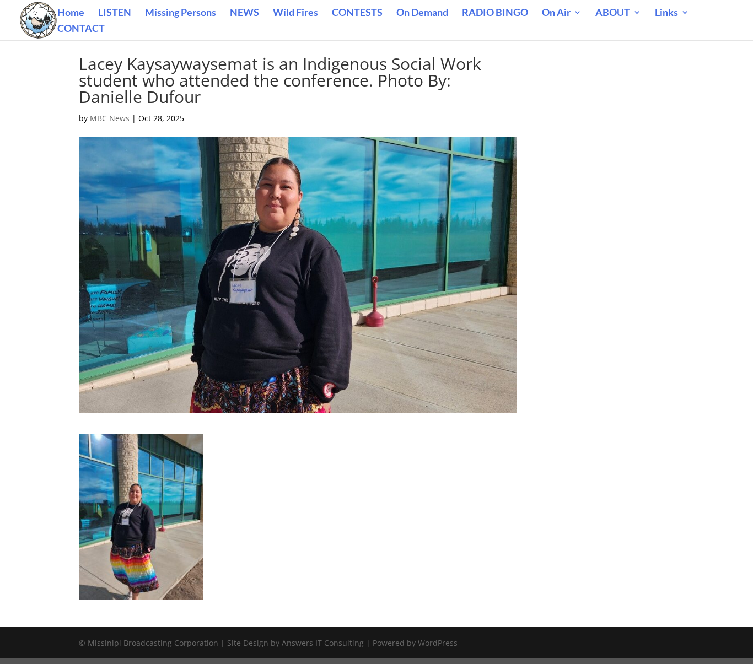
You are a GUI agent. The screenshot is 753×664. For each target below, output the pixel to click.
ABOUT (612, 13)
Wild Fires (295, 13)
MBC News (110, 118)
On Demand (422, 13)
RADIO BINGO (495, 13)
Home (70, 13)
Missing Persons (180, 13)
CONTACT (81, 29)
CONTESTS (357, 13)
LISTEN (114, 13)
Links (666, 13)
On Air (556, 13)
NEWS (244, 13)
